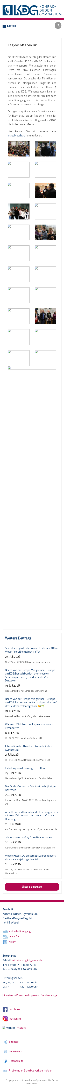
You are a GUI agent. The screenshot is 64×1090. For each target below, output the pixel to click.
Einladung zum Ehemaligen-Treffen (25, 768)
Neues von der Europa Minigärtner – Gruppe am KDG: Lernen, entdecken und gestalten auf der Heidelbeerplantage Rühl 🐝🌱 (31, 703)
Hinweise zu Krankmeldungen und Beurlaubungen (30, 995)
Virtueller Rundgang (19, 931)
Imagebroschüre (16, 136)
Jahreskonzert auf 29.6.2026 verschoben (28, 837)
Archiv (12, 942)
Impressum (15, 1051)
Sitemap (13, 1042)
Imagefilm (13, 937)
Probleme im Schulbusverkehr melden (30, 1070)
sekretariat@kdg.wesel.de (27, 960)
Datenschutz (16, 1061)
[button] (9, 26)
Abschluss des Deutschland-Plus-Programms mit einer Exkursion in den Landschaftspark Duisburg (31, 816)
